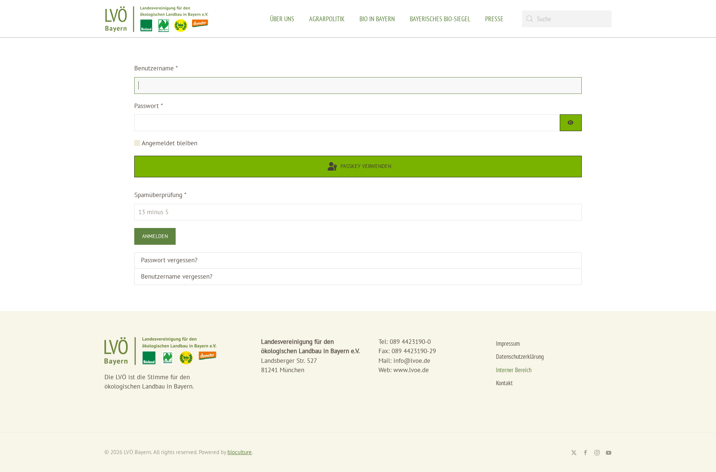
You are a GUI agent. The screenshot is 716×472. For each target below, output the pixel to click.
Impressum (508, 343)
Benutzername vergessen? (176, 276)
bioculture (239, 452)
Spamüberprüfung (160, 195)
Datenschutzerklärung (520, 356)
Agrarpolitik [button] (327, 19)
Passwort (148, 106)
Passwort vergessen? (169, 260)
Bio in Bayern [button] (377, 19)
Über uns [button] (282, 19)
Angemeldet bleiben (169, 143)
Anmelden (155, 236)
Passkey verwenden (365, 166)
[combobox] (567, 18)
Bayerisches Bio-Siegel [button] (440, 19)
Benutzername (156, 68)
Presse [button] (494, 19)
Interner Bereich (513, 370)
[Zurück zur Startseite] (156, 18)
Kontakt (504, 383)
